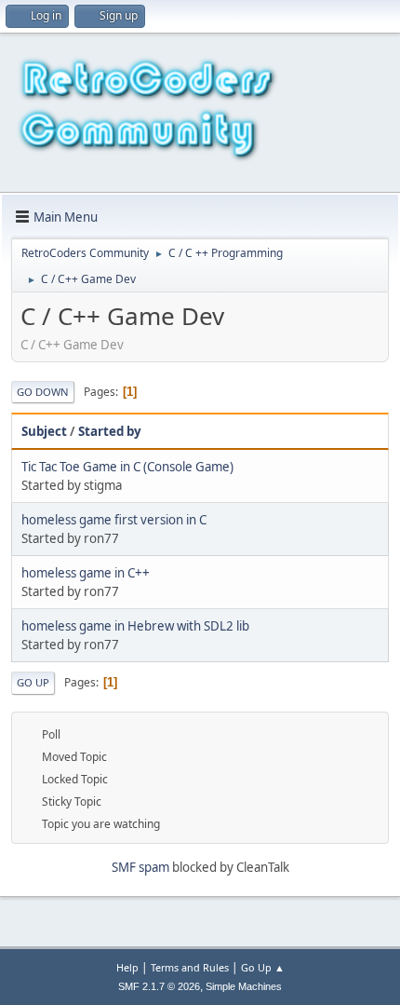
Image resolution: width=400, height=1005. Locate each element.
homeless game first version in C (114, 519)
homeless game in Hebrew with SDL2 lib (135, 626)
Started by (109, 431)
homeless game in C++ (85, 572)
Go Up (33, 682)
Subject (44, 431)
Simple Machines (244, 986)
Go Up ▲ (263, 967)
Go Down (43, 392)
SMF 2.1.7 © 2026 (159, 986)
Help (127, 967)
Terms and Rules (190, 967)
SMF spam (140, 867)
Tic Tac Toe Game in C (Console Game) (127, 466)
